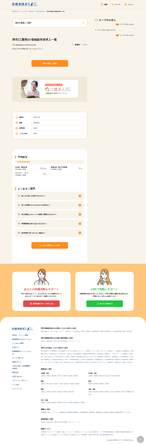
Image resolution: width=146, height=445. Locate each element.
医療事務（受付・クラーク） (50, 412)
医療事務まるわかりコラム (21, 339)
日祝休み (107, 356)
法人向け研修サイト (95, 432)
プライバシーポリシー (20, 380)
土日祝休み (76, 331)
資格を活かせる (69, 362)
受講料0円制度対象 (89, 354)
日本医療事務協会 (108, 432)
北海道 (43, 376)
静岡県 (96, 384)
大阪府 (43, 392)
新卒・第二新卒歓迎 (96, 356)
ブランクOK (53, 331)
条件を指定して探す (50, 63)
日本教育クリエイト (47, 432)
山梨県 (90, 376)
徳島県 (118, 392)
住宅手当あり (54, 354)
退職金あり (118, 362)
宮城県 (48, 376)
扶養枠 (88, 331)
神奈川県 (49, 384)
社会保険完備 (117, 331)
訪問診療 (125, 359)
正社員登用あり (125, 356)
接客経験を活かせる (82, 356)
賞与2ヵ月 (88, 362)
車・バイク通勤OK (107, 362)
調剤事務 (91, 412)
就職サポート (17, 362)
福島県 (76, 376)
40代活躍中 (44, 331)
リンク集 (15, 384)
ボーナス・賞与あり (65, 331)
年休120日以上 (59, 356)
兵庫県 (65, 392)
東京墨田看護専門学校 (106, 435)
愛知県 (90, 384)
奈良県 (54, 392)
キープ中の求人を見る (127, 24)
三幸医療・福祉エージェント (64, 432)
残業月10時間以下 (105, 331)
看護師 (111, 412)
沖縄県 (83, 402)
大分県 (65, 402)
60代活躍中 (62, 351)
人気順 (84, 45)
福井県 (118, 376)
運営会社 (15, 372)
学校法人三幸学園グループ (72, 435)
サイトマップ (17, 389)
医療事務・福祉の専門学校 (90, 435)
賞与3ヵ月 (96, 362)
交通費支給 (125, 351)
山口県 (112, 392)
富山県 (107, 376)
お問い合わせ (17, 376)
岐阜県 (101, 384)
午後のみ (69, 354)
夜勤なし (107, 354)
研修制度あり (99, 359)
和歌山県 (71, 392)
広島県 (90, 392)
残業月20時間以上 (58, 359)
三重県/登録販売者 (40, 11)
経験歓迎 (117, 359)
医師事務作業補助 (72, 412)
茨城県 (72, 384)
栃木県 (66, 384)
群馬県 (77, 384)
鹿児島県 (76, 402)
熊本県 (59, 402)
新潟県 (101, 376)
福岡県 (43, 402)
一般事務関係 (83, 412)
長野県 (96, 376)
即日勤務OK (77, 354)
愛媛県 (129, 392)
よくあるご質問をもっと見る (49, 245)
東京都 (43, 384)
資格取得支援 (79, 362)
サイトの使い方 (17, 358)
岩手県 (59, 376)
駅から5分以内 (127, 331)
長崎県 (54, 402)
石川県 (112, 376)
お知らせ (15, 347)
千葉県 (61, 384)
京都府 (48, 392)
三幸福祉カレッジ (56, 435)
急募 (82, 331)
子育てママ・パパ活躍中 (119, 354)
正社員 (43, 341)
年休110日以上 (48, 356)
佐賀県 (48, 402)
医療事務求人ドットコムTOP (19, 11)
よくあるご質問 (17, 343)
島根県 (107, 392)
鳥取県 (101, 392)
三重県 (107, 384)
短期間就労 (90, 359)
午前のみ (62, 354)
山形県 (70, 376)
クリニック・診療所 (84, 351)
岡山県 (96, 392)
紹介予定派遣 (62, 341)
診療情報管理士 (119, 412)
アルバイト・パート (74, 341)
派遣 (55, 341)
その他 (128, 412)
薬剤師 (106, 412)
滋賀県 (59, 392)
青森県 (54, 376)
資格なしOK (58, 362)
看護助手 (63, 412)
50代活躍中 (53, 351)
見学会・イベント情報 (20, 335)
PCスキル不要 (71, 351)
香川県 (123, 392)
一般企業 (117, 351)
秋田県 (65, 376)
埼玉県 (55, 384)
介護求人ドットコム (80, 432)
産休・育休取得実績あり (72, 359)
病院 (83, 359)
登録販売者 (31, 11)
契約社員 (49, 341)
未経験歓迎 (95, 331)
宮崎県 (70, 402)
